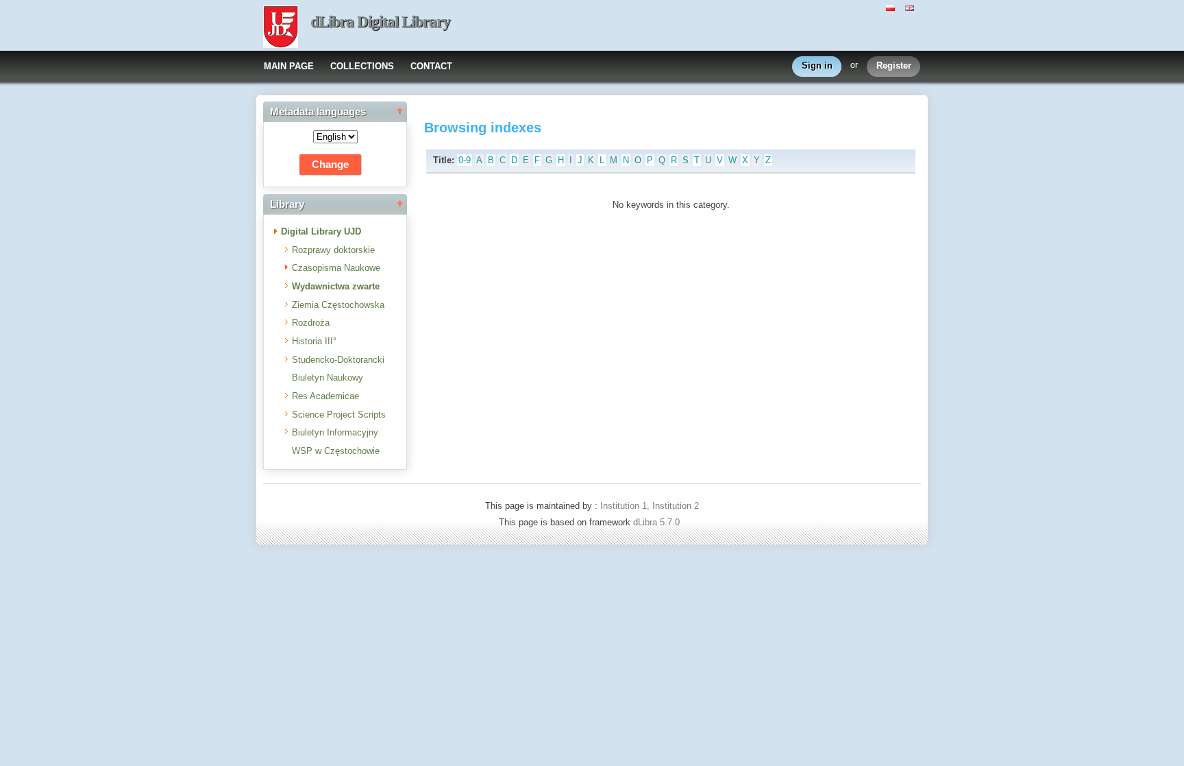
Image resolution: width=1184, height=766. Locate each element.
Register (893, 65)
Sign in (817, 65)
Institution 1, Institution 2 (649, 506)
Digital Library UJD (321, 231)
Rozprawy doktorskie (333, 250)
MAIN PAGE (289, 66)
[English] (911, 7)
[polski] (892, 7)
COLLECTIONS (362, 66)
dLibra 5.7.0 (657, 522)
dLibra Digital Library (380, 21)
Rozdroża (311, 323)
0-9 (464, 160)
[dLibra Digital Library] (280, 28)
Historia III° (314, 341)
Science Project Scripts (339, 414)
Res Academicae (325, 396)
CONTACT (431, 66)
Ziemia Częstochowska (338, 305)
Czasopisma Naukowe (336, 268)
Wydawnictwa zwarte (336, 286)
